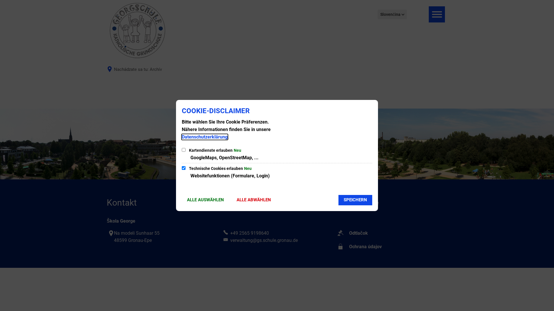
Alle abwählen (254, 199)
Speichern (355, 199)
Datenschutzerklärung (205, 137)
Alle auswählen (205, 199)
